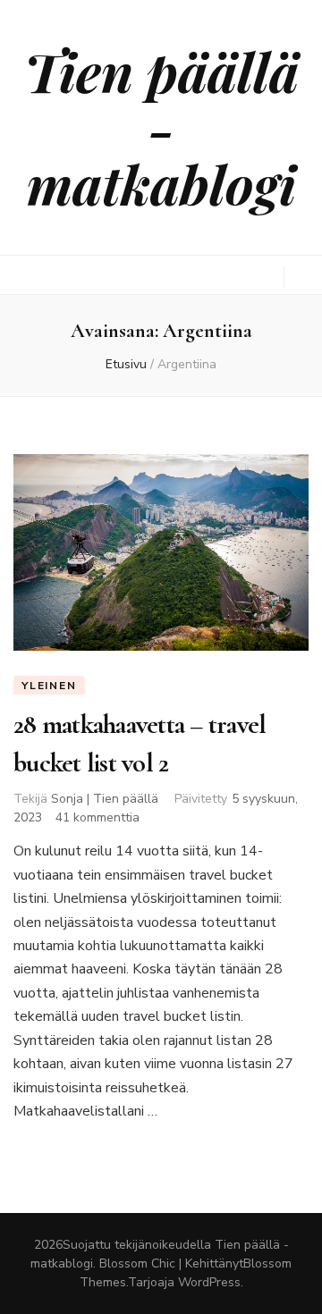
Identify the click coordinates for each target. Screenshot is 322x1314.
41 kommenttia (97, 817)
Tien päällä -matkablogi (161, 127)
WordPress (209, 1282)
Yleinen (49, 685)
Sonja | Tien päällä (104, 798)
